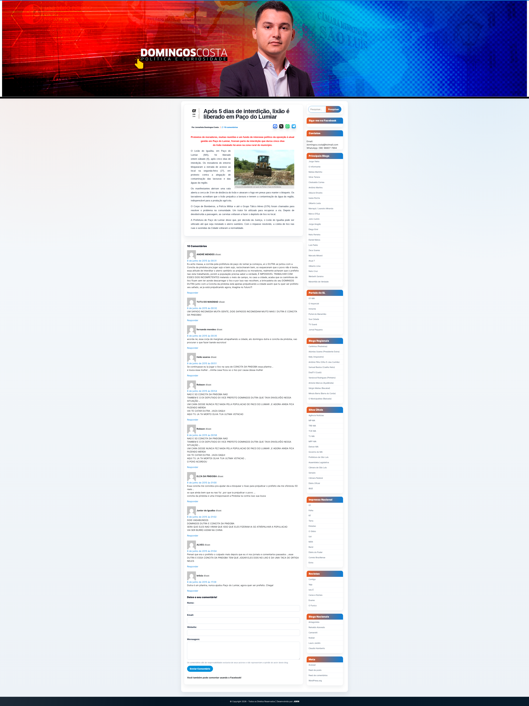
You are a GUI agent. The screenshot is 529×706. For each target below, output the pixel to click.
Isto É (311, 590)
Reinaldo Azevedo (317, 627)
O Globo (312, 531)
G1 (310, 505)
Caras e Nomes (315, 595)
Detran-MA (313, 446)
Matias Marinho (315, 172)
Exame (312, 600)
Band (311, 547)
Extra (311, 562)
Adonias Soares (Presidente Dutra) (324, 351)
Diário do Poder (315, 552)
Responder (192, 292)
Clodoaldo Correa (316, 182)
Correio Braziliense (317, 557)
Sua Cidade (314, 319)
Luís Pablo (313, 245)
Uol (310, 536)
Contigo (312, 579)
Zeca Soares (314, 250)
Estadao (312, 526)
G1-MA (312, 298)
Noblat (312, 638)
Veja (310, 584)
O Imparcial (314, 303)
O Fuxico (313, 605)
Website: (192, 627)
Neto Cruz (313, 271)
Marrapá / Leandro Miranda (321, 208)
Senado (312, 473)
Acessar (312, 665)
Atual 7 (312, 261)
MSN (311, 542)
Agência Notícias (316, 415)
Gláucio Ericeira (315, 193)
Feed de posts (315, 670)
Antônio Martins (315, 187)
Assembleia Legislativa (319, 462)
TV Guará (313, 324)
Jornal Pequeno (316, 329)
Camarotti (313, 632)
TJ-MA (312, 436)
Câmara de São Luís (318, 467)
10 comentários (231, 127)
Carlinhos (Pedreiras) (318, 346)
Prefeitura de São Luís (318, 457)
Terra (311, 521)
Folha (311, 510)
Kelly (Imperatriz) (316, 357)
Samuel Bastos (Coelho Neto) (322, 367)
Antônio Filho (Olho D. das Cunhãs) (324, 362)
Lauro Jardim (314, 643)
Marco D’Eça (314, 214)
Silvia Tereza (314, 177)
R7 (310, 515)
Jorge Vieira (314, 161)
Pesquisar (333, 109)
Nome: (190, 602)
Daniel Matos (314, 240)
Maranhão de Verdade (319, 281)
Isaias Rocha (314, 198)
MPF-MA (312, 441)
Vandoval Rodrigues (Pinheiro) (322, 377)
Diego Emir (313, 229)
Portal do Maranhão (317, 314)
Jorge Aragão (315, 224)
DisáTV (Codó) (315, 372)
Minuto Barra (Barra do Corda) (322, 393)
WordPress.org (315, 680)
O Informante (314, 166)
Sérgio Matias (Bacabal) (319, 388)
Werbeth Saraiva (316, 276)
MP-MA (312, 420)
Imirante (312, 309)
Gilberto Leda (315, 203)
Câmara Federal (316, 478)
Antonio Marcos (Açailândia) (321, 383)
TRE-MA (312, 425)
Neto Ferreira (314, 234)
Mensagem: (193, 639)
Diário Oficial (314, 483)
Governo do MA (315, 452)
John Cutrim (314, 219)
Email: (190, 615)
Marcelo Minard (315, 255)
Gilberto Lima (314, 266)
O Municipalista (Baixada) (320, 398)
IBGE (311, 488)
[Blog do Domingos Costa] (264, 49)
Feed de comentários (318, 675)
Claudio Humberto (317, 648)
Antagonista (314, 622)
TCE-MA (312, 431)
